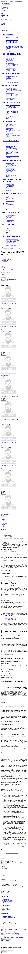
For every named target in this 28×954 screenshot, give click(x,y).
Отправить (8, 938)
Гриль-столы (9, 172)
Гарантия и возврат (7, 901)
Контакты (5, 8)
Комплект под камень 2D (12, 152)
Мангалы (8, 197)
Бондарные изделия (10, 215)
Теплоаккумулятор (10, 98)
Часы (7, 209)
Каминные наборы (10, 65)
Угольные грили (10, 163)
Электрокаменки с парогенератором (14, 108)
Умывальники (9, 221)
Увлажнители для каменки (12, 111)
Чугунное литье (9, 243)
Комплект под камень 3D (12, 149)
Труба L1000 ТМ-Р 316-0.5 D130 (8, 512)
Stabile (7, 227)
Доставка (5, 5)
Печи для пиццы (10, 198)
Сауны (7, 113)
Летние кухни (9, 190)
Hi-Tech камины (9, 56)
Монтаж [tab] (5, 522)
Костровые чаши (10, 184)
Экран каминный (10, 63)
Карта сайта (6, 910)
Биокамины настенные (11, 42)
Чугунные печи (9, 125)
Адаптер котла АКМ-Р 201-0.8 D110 (11, 248)
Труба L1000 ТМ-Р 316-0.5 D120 (8, 489)
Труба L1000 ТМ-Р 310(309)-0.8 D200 (9, 419)
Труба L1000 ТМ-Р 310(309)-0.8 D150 (9, 396)
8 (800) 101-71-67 (4, 16)
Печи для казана (10, 201)
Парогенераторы (10, 116)
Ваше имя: (3, 852)
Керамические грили (11, 165)
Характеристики (7, 259)
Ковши (7, 134)
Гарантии (5, 260)
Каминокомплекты (10, 59)
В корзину (3, 278)
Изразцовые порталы (11, 78)
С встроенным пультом (11, 106)
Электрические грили (11, 166)
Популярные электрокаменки (13, 105)
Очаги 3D (8, 143)
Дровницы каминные (11, 66)
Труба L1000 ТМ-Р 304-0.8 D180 (8, 326)
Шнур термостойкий (11, 245)
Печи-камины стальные (11, 88)
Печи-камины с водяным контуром (14, 91)
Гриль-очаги (9, 171)
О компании (6, 3)
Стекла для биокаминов (11, 49)
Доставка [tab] (5, 519)
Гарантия (5, 7)
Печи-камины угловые (11, 95)
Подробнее (8, 308)
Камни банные (9, 131)
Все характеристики (5, 272)
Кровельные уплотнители (12, 239)
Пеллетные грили (10, 168)
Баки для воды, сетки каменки (13, 130)
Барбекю (8, 174)
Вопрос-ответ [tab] (6, 526)
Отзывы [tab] (5, 523)
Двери (7, 117)
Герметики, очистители (11, 137)
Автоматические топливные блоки (14, 38)
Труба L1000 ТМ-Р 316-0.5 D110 (8, 465)
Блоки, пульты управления (12, 114)
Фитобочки (8, 217)
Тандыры (8, 196)
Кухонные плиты (10, 93)
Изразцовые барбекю (11, 81)
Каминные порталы (10, 61)
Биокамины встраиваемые (12, 40)
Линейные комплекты (11, 147)
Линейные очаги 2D (10, 146)
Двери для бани (9, 133)
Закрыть (2, 938)
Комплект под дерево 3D (12, 148)
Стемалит (8, 48)
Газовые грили (9, 164)
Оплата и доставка (7, 900)
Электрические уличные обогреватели (15, 189)
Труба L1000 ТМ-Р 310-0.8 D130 (8, 442)
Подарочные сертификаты (9, 917)
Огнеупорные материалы (12, 241)
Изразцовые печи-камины (12, 82)
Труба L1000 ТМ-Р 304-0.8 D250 (8, 373)
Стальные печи (9, 126)
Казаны (7, 199)
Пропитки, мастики (10, 242)
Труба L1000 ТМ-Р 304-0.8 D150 (8, 303)
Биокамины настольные (11, 43)
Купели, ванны (9, 216)
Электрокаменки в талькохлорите (14, 110)
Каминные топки (10, 58)
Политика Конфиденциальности (10, 902)
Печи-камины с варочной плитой (14, 90)
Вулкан (7, 233)
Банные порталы (10, 129)
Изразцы (8, 77)
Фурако (7, 218)
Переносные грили (10, 169)
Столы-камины (9, 186)
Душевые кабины (10, 220)
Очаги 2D (8, 145)
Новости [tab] (5, 524)
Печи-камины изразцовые (12, 94)
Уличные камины (10, 185)
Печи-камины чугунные (11, 89)
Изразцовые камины (10, 60)
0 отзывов (3, 264)
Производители (7, 916)
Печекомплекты (9, 128)
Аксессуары (9, 51)
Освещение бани (10, 136)
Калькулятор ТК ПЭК (11, 619)
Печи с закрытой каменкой (12, 124)
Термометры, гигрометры (12, 112)
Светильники (9, 208)
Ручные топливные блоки (12, 37)
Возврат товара (6, 909)
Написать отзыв (9, 264)
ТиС (7, 232)
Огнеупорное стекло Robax (12, 240)
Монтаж (5, 261)
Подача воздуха (9, 99)
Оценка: (2, 862)
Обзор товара (6, 257)
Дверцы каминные (10, 68)
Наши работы (6, 4)
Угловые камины (10, 153)
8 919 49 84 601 (20, 846)
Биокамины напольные (11, 41)
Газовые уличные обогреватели (13, 187)
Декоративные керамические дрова (14, 46)
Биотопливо (9, 45)
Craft (7, 229)
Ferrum (7, 228)
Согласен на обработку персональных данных (13, 937)
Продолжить (3, 863)
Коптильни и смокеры (11, 175)
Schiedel (8, 230)
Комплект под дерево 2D (12, 151)
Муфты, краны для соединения (13, 135)
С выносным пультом (11, 107)
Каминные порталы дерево (12, 154)
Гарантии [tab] (5, 520)
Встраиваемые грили (11, 170)
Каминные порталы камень (12, 156)
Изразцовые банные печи (12, 76)
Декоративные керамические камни (14, 47)
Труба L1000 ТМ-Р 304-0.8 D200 (8, 349)
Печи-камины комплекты (12, 96)
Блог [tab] (4, 525)
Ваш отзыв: (3, 858)
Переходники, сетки (10, 70)
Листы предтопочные (11, 69)
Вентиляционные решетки (12, 64)
